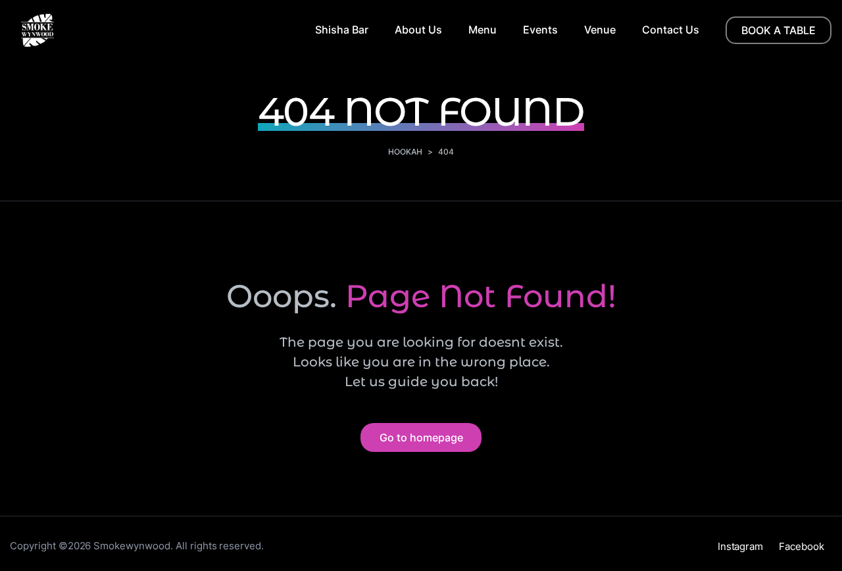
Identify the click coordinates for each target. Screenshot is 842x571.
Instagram (741, 546)
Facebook (801, 546)
